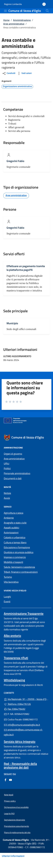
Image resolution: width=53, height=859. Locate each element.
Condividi (10, 73)
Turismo (8, 577)
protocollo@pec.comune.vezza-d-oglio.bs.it (23, 732)
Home (6, 20)
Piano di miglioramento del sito (17, 832)
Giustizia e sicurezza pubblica (18, 552)
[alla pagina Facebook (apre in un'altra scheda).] (5, 780)
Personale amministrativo (17, 473)
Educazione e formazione (17, 547)
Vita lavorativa (11, 582)
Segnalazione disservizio (14, 819)
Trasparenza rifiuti (16, 657)
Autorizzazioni (11, 532)
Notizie (7, 493)
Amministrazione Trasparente (23, 613)
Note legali (8, 794)
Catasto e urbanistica (14, 537)
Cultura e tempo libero (15, 542)
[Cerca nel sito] (47, 10)
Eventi (7, 601)
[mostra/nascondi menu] (5, 11)
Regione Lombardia (13, 4)
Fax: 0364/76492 (16, 709)
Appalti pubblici (11, 527)
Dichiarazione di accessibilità (16, 807)
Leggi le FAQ (9, 813)
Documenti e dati (12, 478)
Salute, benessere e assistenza (19, 567)
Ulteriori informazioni (13, 856)
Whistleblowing (14, 680)
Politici (7, 468)
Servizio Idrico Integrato (19, 741)
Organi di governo (13, 454)
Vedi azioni (26, 73)
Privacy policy (10, 801)
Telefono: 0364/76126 (19, 704)
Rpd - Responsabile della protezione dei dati (20, 765)
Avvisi (7, 498)
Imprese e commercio (15, 557)
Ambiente (9, 518)
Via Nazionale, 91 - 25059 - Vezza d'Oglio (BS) (28, 699)
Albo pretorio (12, 635)
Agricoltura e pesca (13, 513)
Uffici (6, 463)
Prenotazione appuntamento (16, 826)
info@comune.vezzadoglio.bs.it (23, 725)
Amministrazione (22, 20)
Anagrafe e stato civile (15, 523)
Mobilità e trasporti (13, 562)
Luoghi (7, 596)
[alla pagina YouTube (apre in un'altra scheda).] (10, 780)
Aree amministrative (13, 24)
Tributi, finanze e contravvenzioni (21, 572)
